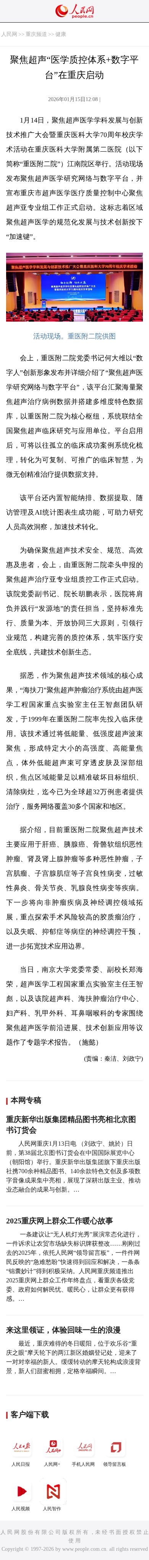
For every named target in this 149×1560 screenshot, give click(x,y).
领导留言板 (114, 1464)
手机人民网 (83, 1464)
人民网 (9, 34)
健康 (60, 34)
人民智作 (52, 1508)
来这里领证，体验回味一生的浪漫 (63, 1330)
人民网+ (52, 1464)
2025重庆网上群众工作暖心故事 (59, 1221)
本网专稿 (26, 1100)
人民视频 (20, 1508)
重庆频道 (36, 34)
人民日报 (20, 1464)
